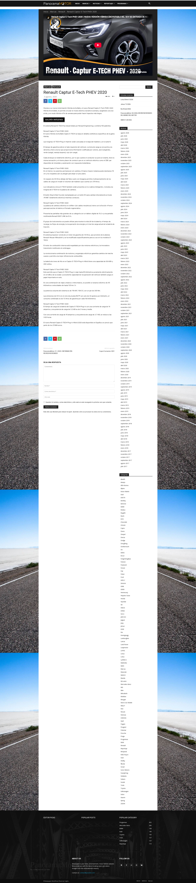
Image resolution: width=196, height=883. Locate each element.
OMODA (123, 718)
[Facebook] (45, 101)
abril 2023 (124, 255)
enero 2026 (124, 154)
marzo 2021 (125, 332)
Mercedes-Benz (126, 684)
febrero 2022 (125, 298)
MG (122, 687)
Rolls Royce (124, 755)
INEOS (123, 608)
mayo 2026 (124, 142)
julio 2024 (124, 209)
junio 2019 (124, 396)
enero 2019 (124, 411)
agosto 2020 (125, 353)
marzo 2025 (125, 185)
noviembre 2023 (126, 234)
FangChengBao (126, 559)
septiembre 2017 (126, 460)
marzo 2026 (125, 148)
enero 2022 (124, 301)
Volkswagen (125, 791)
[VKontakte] (142, 865)
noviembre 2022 (126, 271)
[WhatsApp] (60, 101)
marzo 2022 (125, 295)
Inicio (45, 11)
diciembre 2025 (126, 157)
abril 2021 (124, 329)
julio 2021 (124, 319)
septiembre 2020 (126, 350)
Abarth (123, 479)
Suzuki (123, 782)
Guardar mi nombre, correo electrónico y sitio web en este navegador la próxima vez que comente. (79, 402)
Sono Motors (125, 770)
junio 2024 (124, 212)
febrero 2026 (125, 151)
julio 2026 (124, 136)
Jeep (122, 623)
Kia (122, 632)
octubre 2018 (125, 420)
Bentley (123, 501)
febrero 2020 (125, 371)
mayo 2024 (124, 215)
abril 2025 (124, 182)
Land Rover (124, 644)
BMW (122, 507)
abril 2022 (124, 292)
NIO (122, 709)
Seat (122, 758)
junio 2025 (124, 176)
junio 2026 (124, 139)
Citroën (123, 525)
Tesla (122, 785)
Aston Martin (125, 491)
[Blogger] (121, 865)
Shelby (123, 761)
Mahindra (124, 663)
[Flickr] (131, 865)
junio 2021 (124, 323)
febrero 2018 (125, 445)
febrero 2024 (125, 225)
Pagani (123, 724)
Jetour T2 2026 (126, 104)
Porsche (123, 733)
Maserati (123, 672)
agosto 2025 (125, 170)
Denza (123, 537)
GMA (122, 586)
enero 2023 (124, 264)
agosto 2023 (125, 243)
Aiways (123, 482)
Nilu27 (123, 706)
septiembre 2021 (126, 313)
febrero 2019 (125, 408)
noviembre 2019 (126, 381)
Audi (122, 495)
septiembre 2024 (126, 203)
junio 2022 (124, 286)
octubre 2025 (125, 163)
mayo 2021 (124, 326)
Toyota (123, 788)
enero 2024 (124, 228)
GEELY (123, 580)
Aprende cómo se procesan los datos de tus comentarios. (92, 412)
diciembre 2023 (126, 231)
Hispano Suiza (125, 595)
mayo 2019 (124, 399)
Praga (123, 736)
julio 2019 (124, 393)
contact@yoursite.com (87, 873)
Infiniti (123, 611)
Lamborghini (125, 638)
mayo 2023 (124, 252)
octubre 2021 (125, 310)
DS (122, 550)
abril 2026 (124, 145)
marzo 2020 (125, 368)
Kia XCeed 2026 (126, 109)
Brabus (123, 510)
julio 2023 (124, 246)
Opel (122, 721)
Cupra (123, 528)
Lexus (123, 654)
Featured (124, 565)
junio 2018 (124, 433)
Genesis (123, 583)
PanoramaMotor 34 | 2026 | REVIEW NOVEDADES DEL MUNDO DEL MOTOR (136, 114)
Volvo (122, 794)
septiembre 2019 (126, 387)
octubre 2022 (125, 274)
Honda (123, 599)
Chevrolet (124, 522)
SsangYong (124, 773)
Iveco (122, 614)
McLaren (123, 681)
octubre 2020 (125, 347)
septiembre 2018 (126, 424)
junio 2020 (124, 359)
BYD (122, 519)
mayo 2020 (124, 362)
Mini (122, 690)
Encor (122, 556)
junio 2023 (124, 249)
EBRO (123, 553)
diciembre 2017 (126, 451)
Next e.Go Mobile (126, 703)
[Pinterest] (55, 101)
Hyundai (123, 602)
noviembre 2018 (126, 417)
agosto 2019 (125, 390)
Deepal (123, 534)
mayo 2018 (124, 436)
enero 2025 (124, 191)
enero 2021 (124, 338)
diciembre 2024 (126, 194)
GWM (122, 589)
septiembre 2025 (126, 166)
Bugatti (123, 513)
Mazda (123, 678)
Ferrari (123, 568)
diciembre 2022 (126, 267)
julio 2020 (124, 356)
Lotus (122, 657)
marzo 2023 (125, 258)
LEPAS (123, 651)
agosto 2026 (125, 133)
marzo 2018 (125, 442)
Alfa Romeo (125, 485)
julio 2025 (124, 173)
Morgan (123, 700)
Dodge (123, 540)
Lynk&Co (124, 660)
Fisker (123, 574)
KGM (122, 629)
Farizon (123, 562)
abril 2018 (124, 439)
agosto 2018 (125, 427)
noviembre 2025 (126, 160)
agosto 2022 (125, 280)
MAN (122, 666)
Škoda (123, 764)
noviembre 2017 (126, 454)
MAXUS (123, 675)
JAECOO (123, 617)
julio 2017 (124, 466)
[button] (149, 4)
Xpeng (123, 801)
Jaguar (123, 620)
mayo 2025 (124, 179)
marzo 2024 (125, 222)
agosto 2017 (125, 463)
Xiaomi (123, 797)
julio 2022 (124, 283)
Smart (123, 767)
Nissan (123, 712)
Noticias (123, 715)
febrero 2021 (125, 335)
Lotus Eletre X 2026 (127, 99)
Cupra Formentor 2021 (107, 351)
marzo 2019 (125, 405)
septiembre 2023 (126, 240)
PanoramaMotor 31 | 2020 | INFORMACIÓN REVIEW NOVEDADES (57, 352)
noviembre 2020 (126, 344)
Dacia (122, 531)
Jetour (123, 626)
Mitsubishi (124, 693)
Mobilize (123, 696)
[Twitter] (50, 101)
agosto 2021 (125, 316)
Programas (124, 739)
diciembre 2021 (126, 304)
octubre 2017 (125, 457)
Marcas (53, 11)
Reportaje (124, 748)
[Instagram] (137, 865)
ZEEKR (123, 804)
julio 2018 (124, 430)
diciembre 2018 (126, 414)
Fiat (122, 571)
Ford (122, 577)
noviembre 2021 (126, 307)
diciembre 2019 (126, 378)
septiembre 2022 (126, 277)
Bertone (123, 504)
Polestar (123, 730)
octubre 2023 (125, 237)
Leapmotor (124, 648)
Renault (61, 11)
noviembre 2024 (126, 197)
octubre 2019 (125, 384)
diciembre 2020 (126, 341)
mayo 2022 (124, 289)
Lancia (123, 641)
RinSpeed (124, 752)
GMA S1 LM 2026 (126, 120)
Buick (122, 516)
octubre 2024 (125, 200)
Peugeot (123, 727)
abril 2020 (124, 365)
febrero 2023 (125, 261)
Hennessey (124, 592)
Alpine (123, 488)
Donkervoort (125, 547)
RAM (122, 742)
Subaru (123, 779)
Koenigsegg (124, 635)
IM (121, 605)
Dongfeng (124, 543)
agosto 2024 (125, 206)
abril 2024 (124, 219)
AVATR (123, 498)
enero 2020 (124, 375)
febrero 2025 (125, 188)
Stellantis (124, 776)
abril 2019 (124, 402)
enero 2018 (124, 448)
